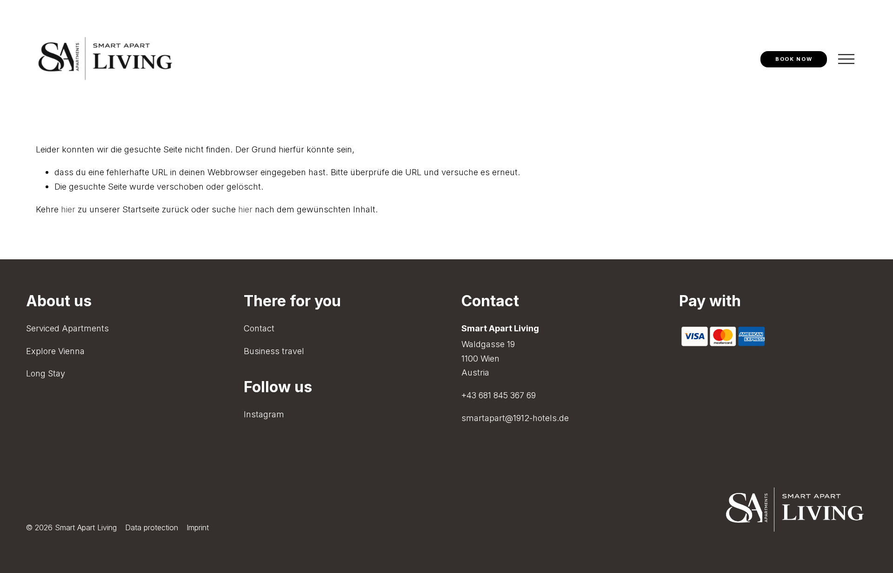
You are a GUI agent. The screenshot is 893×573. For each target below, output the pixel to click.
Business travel (274, 351)
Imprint (198, 527)
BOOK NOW (793, 59)
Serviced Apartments (67, 328)
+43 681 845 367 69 (498, 395)
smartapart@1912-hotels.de (515, 418)
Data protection (151, 527)
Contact (259, 328)
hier (68, 209)
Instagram (264, 414)
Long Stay (45, 373)
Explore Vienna (55, 351)
